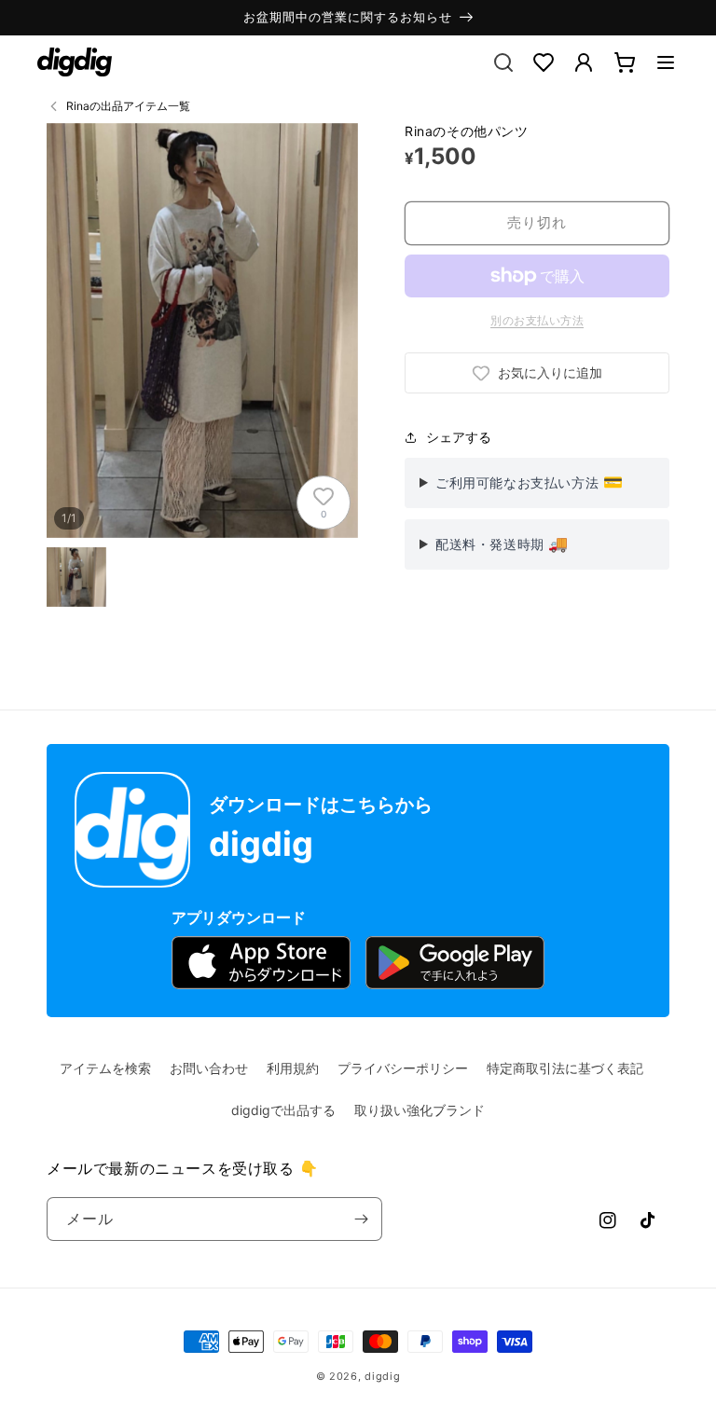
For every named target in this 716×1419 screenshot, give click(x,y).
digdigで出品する (283, 1110)
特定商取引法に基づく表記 (565, 1068)
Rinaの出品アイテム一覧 (128, 106)
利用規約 (293, 1068)
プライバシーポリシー (402, 1068)
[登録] (360, 1219)
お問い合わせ (209, 1068)
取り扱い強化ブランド (419, 1110)
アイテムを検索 (105, 1068)
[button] (665, 62)
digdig (382, 1376)
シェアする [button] (458, 437)
